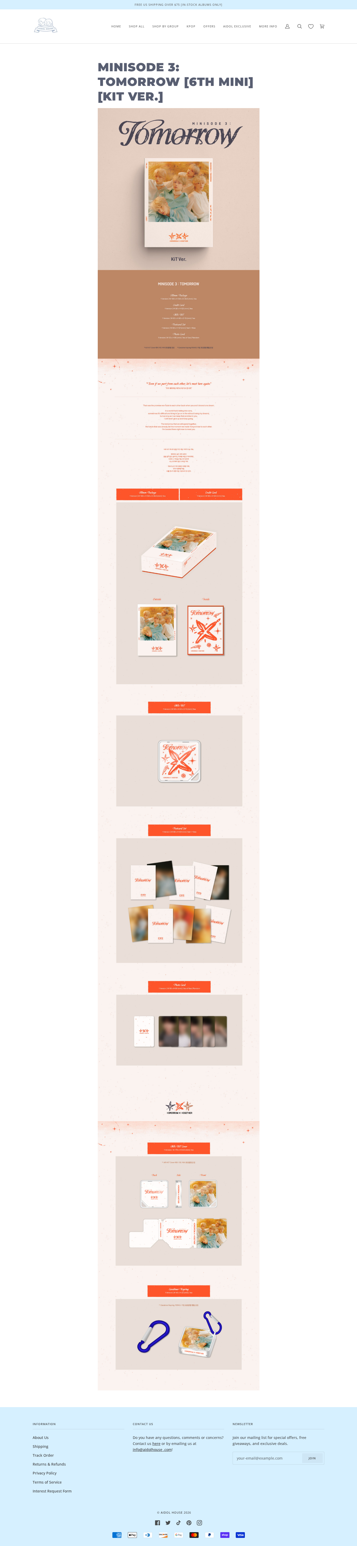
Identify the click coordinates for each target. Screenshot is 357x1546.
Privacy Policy (44, 1473)
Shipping (40, 1446)
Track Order (43, 1455)
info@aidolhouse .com (152, 1449)
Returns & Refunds (49, 1464)
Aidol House (172, 1512)
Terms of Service (47, 1482)
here (156, 1443)
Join (312, 1458)
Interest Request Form (52, 1491)
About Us (41, 1437)
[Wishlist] (310, 26)
